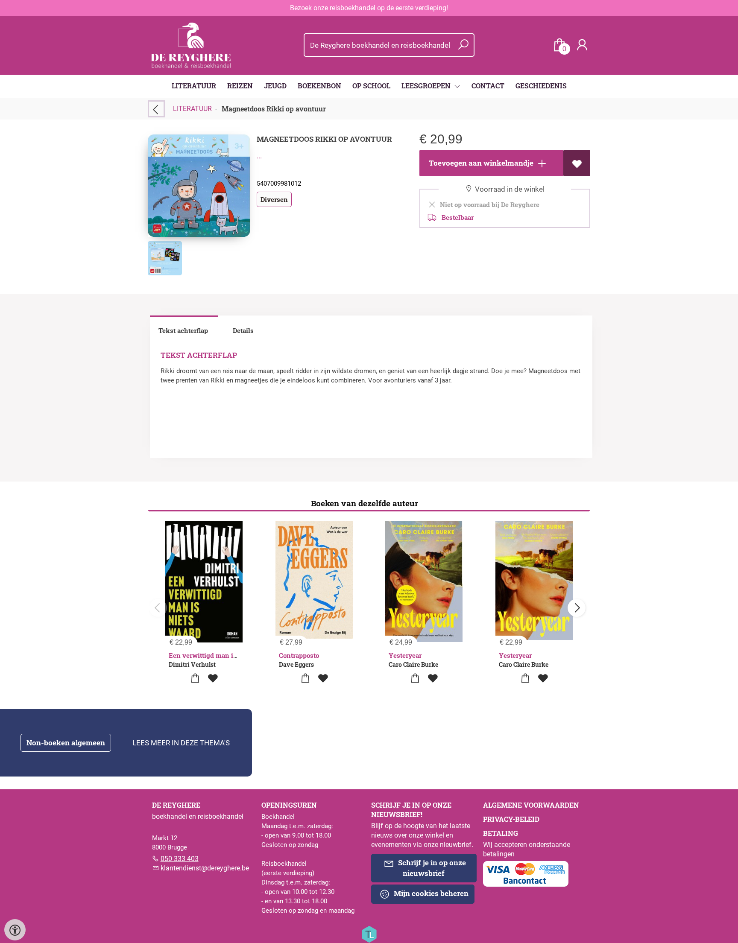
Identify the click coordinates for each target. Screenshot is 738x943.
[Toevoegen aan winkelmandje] (195, 678)
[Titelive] (369, 933)
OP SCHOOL (371, 85)
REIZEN (240, 85)
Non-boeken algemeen (65, 742)
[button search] (463, 45)
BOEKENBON (319, 85)
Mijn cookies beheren (430, 893)
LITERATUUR (194, 85)
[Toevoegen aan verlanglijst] (576, 163)
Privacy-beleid (511, 819)
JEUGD (275, 85)
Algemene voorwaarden (531, 804)
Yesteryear (405, 655)
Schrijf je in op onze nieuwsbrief (431, 868)
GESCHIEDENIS (541, 85)
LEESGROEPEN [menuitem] (426, 85)
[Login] (582, 45)
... (259, 156)
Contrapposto (299, 655)
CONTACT (488, 85)
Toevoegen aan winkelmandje (480, 163)
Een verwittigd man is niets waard (221, 655)
